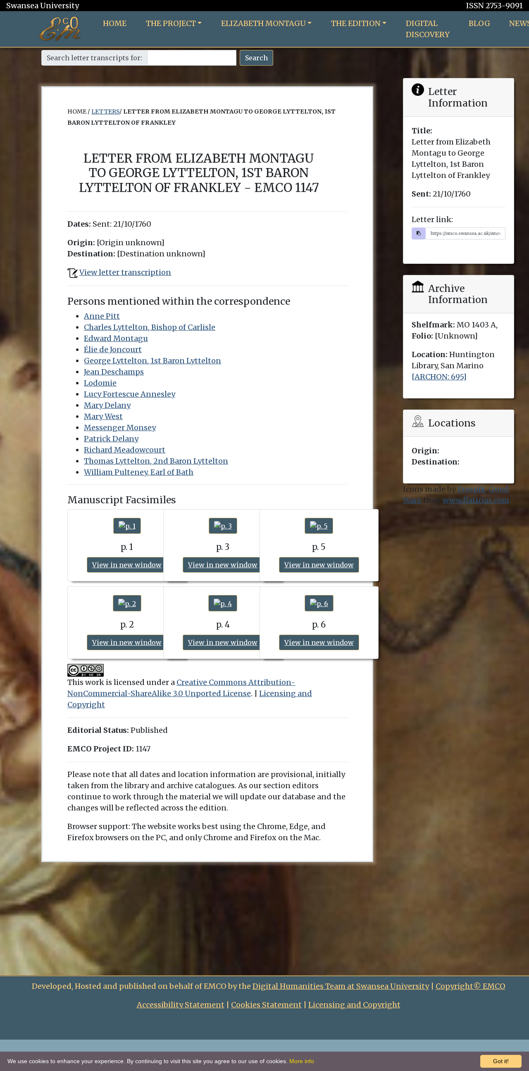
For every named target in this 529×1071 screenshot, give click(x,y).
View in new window (127, 565)
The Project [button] (171, 23)
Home (114, 23)
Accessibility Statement (180, 1004)
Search (256, 58)
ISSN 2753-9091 (494, 5)
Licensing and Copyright (354, 1004)
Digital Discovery (428, 29)
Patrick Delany (111, 438)
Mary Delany (107, 405)
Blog (479, 23)
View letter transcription (125, 272)
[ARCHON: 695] (439, 376)
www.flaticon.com (476, 500)
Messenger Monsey (120, 427)
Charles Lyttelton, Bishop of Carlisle (149, 327)
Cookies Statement (266, 1004)
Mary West (103, 416)
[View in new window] (127, 526)
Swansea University (42, 5)
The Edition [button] (356, 23)
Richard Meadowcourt (124, 450)
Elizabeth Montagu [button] (263, 23)
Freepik (472, 489)
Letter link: (432, 219)
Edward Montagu (116, 338)
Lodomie (100, 383)
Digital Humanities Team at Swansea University (341, 986)
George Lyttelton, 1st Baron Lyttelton (152, 360)
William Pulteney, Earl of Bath (138, 472)
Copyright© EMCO (470, 986)
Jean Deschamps (114, 372)
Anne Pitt (102, 316)
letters (105, 111)
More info (301, 1061)
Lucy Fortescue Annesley (129, 394)
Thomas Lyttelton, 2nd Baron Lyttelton (156, 461)
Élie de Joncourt (113, 349)
